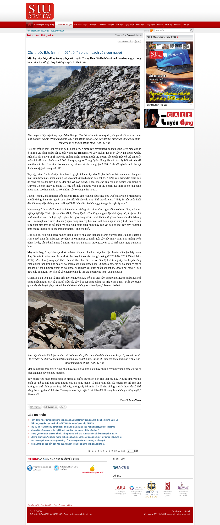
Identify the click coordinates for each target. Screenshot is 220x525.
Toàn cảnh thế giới (64, 25)
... (119, 451)
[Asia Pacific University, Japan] (116, 489)
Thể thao (102, 25)
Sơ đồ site (176, 511)
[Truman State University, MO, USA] (179, 489)
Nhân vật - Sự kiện (172, 25)
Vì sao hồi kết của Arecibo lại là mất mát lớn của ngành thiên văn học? (65, 430)
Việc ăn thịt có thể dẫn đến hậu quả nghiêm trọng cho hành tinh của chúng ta (67, 444)
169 (123, 451)
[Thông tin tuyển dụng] (169, 118)
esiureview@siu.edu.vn (81, 514)
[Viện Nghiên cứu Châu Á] (39, 468)
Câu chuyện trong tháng (44, 25)
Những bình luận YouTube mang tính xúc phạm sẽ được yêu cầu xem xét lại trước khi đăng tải (76, 437)
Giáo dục (92, 25)
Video (69, 505)
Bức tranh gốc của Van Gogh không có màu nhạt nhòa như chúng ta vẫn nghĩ (68, 440)
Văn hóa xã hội (80, 25)
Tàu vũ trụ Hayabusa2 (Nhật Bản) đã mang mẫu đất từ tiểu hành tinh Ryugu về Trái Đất (73, 427)
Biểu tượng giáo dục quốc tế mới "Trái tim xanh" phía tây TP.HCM (62, 423)
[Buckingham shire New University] (131, 489)
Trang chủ (119, 35)
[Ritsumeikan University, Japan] (163, 489)
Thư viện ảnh (59, 505)
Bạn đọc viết (46, 505)
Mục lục (186, 25)
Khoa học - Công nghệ (145, 25)
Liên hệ (186, 511)
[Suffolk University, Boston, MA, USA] (147, 489)
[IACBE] (121, 467)
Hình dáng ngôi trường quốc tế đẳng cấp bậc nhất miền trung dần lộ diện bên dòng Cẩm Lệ (74, 420)
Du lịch (111, 25)
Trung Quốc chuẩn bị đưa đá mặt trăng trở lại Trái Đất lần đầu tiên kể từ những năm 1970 (74, 434)
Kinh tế (160, 25)
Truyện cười (33, 505)
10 (115, 451)
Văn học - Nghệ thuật (125, 25)
